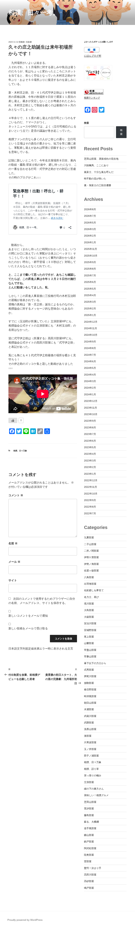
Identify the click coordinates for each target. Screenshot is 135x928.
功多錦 (29, 42)
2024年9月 (90, 341)
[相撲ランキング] (93, 93)
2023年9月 (90, 420)
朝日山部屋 (90, 702)
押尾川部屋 (90, 676)
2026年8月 (90, 209)
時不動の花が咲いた (95, 178)
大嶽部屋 (89, 616)
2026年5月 (90, 222)
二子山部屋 (90, 544)
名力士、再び (91, 597)
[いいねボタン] (12, 420)
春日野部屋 (90, 689)
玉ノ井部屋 (90, 749)
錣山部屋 (89, 835)
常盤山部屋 (90, 649)
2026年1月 (90, 242)
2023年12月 (90, 401)
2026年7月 (90, 215)
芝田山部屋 (90, 802)
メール (14, 561)
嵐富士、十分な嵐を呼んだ (99, 172)
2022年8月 (90, 506)
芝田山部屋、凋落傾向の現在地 (101, 158)
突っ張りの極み (92, 775)
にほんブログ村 (92, 55)
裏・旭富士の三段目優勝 (97, 185)
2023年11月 (90, 407)
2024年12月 (90, 321)
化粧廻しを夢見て (94, 590)
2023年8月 (90, 427)
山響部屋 (89, 643)
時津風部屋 (90, 696)
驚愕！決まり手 (92, 868)
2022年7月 (90, 513)
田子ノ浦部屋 (91, 755)
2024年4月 (90, 374)
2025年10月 (90, 255)
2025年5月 (90, 288)
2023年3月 (90, 460)
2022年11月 (90, 486)
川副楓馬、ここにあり (96, 165)
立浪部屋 (89, 782)
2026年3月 (90, 229)
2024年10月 (90, 334)
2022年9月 (90, 500)
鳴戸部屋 (89, 887)
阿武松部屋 (90, 848)
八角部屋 (89, 577)
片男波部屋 (90, 742)
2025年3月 (90, 301)
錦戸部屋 (89, 841)
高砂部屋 (89, 881)
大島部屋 (89, 610)
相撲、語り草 (91, 768)
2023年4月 (90, 453)
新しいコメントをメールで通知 (28, 615)
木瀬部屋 (89, 709)
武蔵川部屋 (90, 716)
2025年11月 (90, 249)
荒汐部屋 (89, 808)
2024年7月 (90, 354)
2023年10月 (90, 414)
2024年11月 (90, 328)
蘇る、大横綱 (91, 821)
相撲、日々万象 (20, 451)
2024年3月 (90, 381)
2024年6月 (90, 361)
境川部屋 (89, 603)
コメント (15, 495)
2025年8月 (90, 268)
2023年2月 (90, 467)
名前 (13, 543)
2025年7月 (90, 275)
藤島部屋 (89, 815)
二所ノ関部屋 (91, 550)
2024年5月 (90, 367)
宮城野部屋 (90, 630)
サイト (12, 580)
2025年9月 (90, 262)
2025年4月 (90, 295)
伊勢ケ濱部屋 (91, 557)
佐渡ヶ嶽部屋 (91, 570)
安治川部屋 (90, 623)
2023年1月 (90, 473)
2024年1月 (90, 394)
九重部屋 (89, 537)
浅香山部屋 (90, 729)
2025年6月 (90, 282)
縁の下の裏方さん (94, 788)
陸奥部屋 (89, 854)
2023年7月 (90, 434)
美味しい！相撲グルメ (96, 795)
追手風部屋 (90, 828)
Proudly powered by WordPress (25, 919)
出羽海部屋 (90, 583)
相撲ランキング (92, 98)
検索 (86, 122)
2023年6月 (90, 440)
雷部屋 (87, 861)
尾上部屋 (89, 636)
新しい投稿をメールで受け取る (28, 628)
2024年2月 (90, 387)
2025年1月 (90, 315)
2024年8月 (90, 348)
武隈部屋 (89, 722)
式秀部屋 (89, 669)
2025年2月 (90, 308)
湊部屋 (87, 735)
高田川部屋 (90, 874)
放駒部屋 (89, 683)
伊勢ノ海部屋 (91, 564)
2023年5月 (90, 447)
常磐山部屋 (90, 656)
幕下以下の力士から (95, 663)
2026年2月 (90, 235)
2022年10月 (90, 493)
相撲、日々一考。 (33, 12)
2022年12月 (90, 480)
